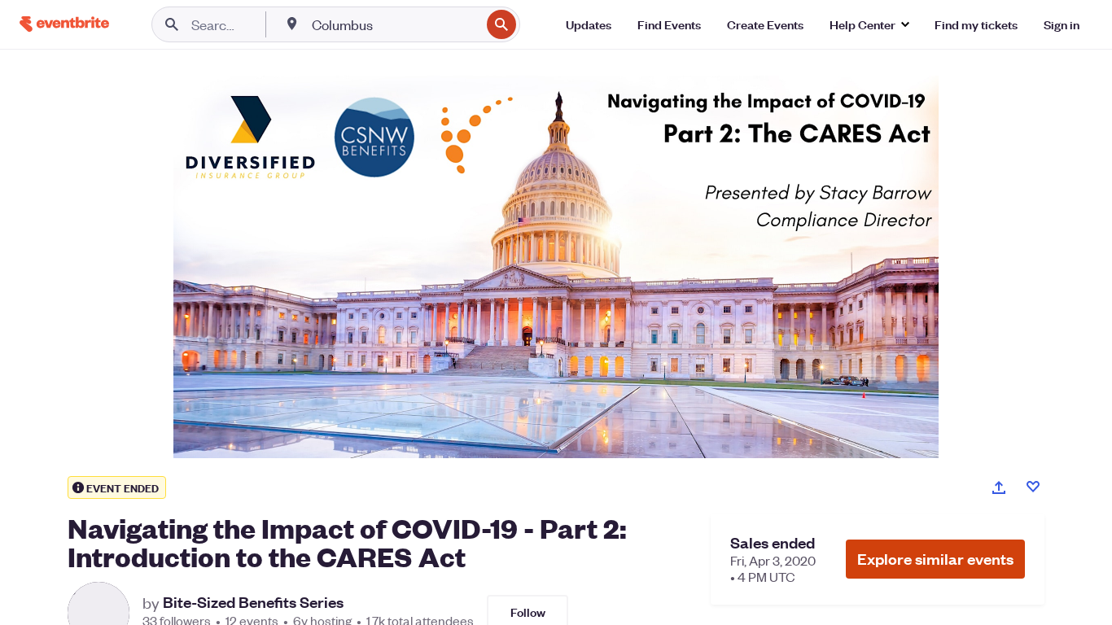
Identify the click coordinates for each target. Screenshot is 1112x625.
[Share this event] (999, 487)
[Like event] (1033, 486)
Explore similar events (935, 559)
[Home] (64, 24)
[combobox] (394, 24)
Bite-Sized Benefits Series (253, 602)
